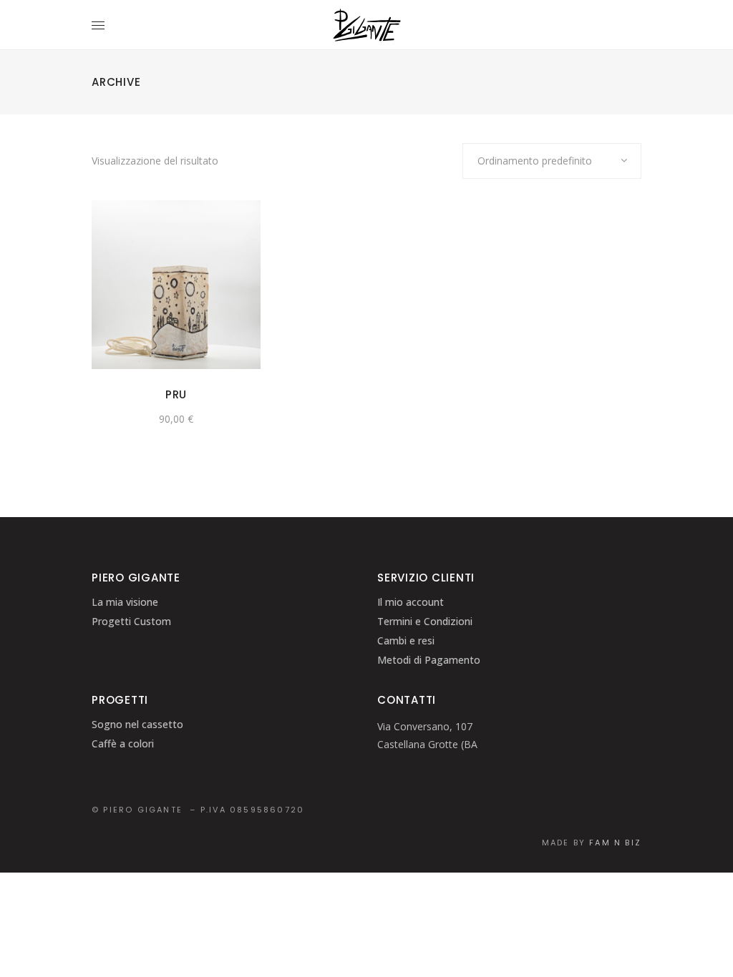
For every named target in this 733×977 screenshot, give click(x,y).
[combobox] (551, 161)
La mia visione (125, 602)
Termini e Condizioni (424, 621)
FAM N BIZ (615, 842)
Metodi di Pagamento (428, 660)
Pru (176, 394)
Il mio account (410, 602)
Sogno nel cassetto (137, 724)
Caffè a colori (123, 743)
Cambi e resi (406, 640)
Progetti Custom (131, 621)
